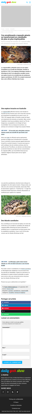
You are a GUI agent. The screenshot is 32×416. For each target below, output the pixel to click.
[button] (30, 2)
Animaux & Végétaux (20, 292)
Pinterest (6, 308)
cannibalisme (16, 290)
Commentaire (6, 327)
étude (8, 137)
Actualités (11, 292)
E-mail (4, 354)
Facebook (6, 302)
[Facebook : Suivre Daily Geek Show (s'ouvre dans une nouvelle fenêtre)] (3, 392)
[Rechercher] (27, 2)
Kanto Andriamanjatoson (10, 287)
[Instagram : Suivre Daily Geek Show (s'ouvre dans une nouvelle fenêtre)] (8, 392)
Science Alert (10, 289)
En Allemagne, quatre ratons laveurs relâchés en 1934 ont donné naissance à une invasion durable (15, 263)
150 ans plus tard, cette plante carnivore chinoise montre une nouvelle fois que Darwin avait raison (15, 132)
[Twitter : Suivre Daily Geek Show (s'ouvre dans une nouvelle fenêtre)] (17, 392)
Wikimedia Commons (26, 216)
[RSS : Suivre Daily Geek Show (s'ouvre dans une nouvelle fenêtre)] (12, 392)
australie (10, 290)
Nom (4, 347)
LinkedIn (6, 305)
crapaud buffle (6, 111)
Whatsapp (6, 314)
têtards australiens (26, 268)
